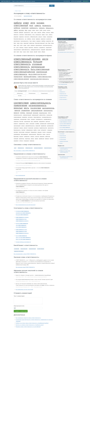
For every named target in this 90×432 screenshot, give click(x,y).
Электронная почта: (19, 306)
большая (22, 214)
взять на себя (23, 237)
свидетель (21, 138)
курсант (21, 136)
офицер (47, 138)
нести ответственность (31, 60)
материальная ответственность (29, 68)
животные (31, 43)
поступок (21, 30)
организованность (37, 105)
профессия (41, 138)
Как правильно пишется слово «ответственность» (28, 317)
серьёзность (27, 32)
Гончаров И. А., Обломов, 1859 (21, 193)
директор (43, 39)
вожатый (38, 125)
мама (52, 32)
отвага (44, 36)
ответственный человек (27, 58)
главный (16, 32)
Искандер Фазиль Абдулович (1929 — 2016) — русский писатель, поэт (28, 281)
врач (15, 45)
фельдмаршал (24, 134)
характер (21, 36)
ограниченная (32, 248)
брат (15, 43)
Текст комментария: (19, 296)
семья (33, 30)
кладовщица (17, 134)
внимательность (18, 115)
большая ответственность (28, 62)
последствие (35, 108)
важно (34, 41)
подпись (22, 113)
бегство (21, 121)
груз (18, 45)
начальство (49, 115)
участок (48, 134)
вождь (32, 138)
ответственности (39, 275)
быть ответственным (40, 69)
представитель (37, 117)
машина (38, 41)
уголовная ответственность (28, 65)
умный (35, 51)
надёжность (33, 28)
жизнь (48, 30)
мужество (48, 41)
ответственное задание (21, 79)
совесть (38, 25)
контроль (30, 117)
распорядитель (48, 108)
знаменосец (22, 123)
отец (33, 34)
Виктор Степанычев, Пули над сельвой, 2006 (24, 165)
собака (43, 32)
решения (36, 121)
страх (28, 45)
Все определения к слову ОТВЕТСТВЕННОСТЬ (25, 254)
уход (17, 47)
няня (28, 51)
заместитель (42, 115)
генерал (33, 119)
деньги (40, 36)
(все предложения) (20, 175)
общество (39, 134)
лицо (21, 51)
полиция (16, 138)
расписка (36, 128)
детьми (49, 275)
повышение (34, 132)
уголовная (22, 211)
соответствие (21, 102)
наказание (49, 36)
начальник (38, 34)
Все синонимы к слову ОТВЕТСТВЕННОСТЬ (24, 150)
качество (21, 34)
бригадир (16, 136)
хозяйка (37, 123)
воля (18, 51)
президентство (43, 113)
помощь (21, 47)
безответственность (19, 39)
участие (37, 136)
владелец (42, 136)
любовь (29, 39)
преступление (17, 49)
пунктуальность (25, 41)
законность (51, 128)
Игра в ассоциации (76, 1)
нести (29, 30)
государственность (46, 117)
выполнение (39, 45)
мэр (32, 121)
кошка (31, 51)
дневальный (43, 123)
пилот (27, 123)
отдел (38, 130)
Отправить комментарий (20, 311)
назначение (27, 121)
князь (43, 134)
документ (16, 140)
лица (21, 219)
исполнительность (47, 45)
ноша (24, 51)
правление (43, 125)
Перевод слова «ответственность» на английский (28, 326)
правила (38, 39)
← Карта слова (17, 10)
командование (17, 117)
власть (50, 34)
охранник (16, 121)
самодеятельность (30, 125)
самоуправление (36, 110)
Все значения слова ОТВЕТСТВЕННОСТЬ (25, 267)
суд (25, 39)
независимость (47, 119)
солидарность (39, 119)
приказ (21, 128)
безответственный (40, 43)
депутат (26, 128)
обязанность (49, 28)
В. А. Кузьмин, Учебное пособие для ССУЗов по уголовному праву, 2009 (28, 160)
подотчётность (47, 148)
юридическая (23, 213)
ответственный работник (24, 72)
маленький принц (30, 77)
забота (16, 30)
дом (46, 43)
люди (18, 43)
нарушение (42, 121)
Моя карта (85, 1)
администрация (27, 115)
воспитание (17, 41)
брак (49, 43)
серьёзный (48, 47)
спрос (28, 119)
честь (46, 34)
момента (22, 220)
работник (47, 136)
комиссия (16, 128)
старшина (49, 130)
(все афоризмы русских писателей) (24, 289)
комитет (16, 123)
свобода (43, 41)
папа (35, 32)
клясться (48, 121)
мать (21, 43)
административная (18, 251)
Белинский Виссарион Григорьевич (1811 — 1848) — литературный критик (29, 287)
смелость (36, 47)
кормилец (24, 117)
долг (31, 25)
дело (26, 30)
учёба (41, 30)
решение (16, 36)
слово (24, 45)
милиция (27, 132)
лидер (49, 113)
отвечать (42, 28)
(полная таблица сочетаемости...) (67, 129)
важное (17, 110)
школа (44, 30)
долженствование (38, 148)
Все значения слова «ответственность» (66, 52)
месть (26, 108)
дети (32, 22)
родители (24, 28)
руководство (50, 125)
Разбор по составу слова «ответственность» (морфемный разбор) (32, 323)
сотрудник (26, 140)
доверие (21, 32)
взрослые (18, 108)
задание (33, 45)
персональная (24, 248)
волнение (30, 128)
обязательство (34, 36)
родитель (48, 39)
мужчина (31, 47)
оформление (29, 130)
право (43, 34)
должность (46, 25)
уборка (43, 51)
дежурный (29, 113)
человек (40, 22)
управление (25, 110)
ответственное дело (44, 77)
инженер (32, 140)
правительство (43, 128)
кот (14, 47)
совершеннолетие (35, 49)
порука (26, 47)
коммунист (27, 136)
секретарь (27, 138)
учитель (48, 32)
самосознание (32, 134)
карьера (39, 132)
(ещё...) (61, 143)
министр (16, 113)
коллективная (40, 248)
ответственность (25, 279)
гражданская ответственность (39, 79)
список (23, 125)
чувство (39, 32)
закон (37, 30)
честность (26, 36)
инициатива (23, 119)
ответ (26, 22)
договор (16, 132)
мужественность (26, 49)
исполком (35, 113)
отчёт (21, 45)
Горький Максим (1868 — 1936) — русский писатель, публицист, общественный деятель (31, 276)
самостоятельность (40, 102)
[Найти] (51, 6)
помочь (32, 136)
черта (39, 51)
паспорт (23, 130)
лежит (21, 229)
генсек (44, 132)
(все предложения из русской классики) (25, 204)
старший (43, 49)
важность (16, 34)
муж (15, 51)
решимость (42, 47)
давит (21, 231)
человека (22, 217)
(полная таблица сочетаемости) (23, 242)
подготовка (21, 132)
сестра (33, 39)
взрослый (26, 43)
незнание (31, 123)
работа (18, 22)
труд (30, 41)
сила (32, 32)
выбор (35, 130)
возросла (22, 233)
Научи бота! (67, 1)
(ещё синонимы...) (63, 99)
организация (17, 125)
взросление (49, 49)
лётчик (21, 140)
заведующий (35, 115)
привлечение (20, 105)
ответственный (21, 25)
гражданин (16, 119)
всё (52, 41)
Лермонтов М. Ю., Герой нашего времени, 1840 (24, 202)
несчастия (29, 283)
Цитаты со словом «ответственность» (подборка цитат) (30, 325)
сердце (42, 285)
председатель (48, 110)
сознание (48, 132)
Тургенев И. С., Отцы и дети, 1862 (22, 188)
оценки (51, 138)
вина (52, 43)
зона (21, 227)
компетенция (50, 123)
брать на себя (23, 239)
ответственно (28, 34)
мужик (36, 138)
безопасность (17, 130)
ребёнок (17, 28)
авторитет (43, 130)
